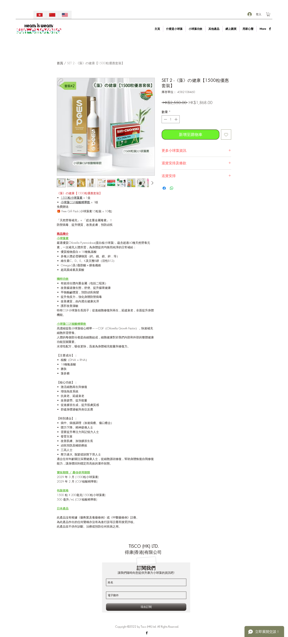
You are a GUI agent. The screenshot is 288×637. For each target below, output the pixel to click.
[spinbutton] (171, 119)
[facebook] (270, 29)
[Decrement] (165, 119)
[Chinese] (40, 15)
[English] (65, 15)
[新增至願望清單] (226, 134)
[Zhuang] (52, 15)
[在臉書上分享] (164, 188)
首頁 (60, 63)
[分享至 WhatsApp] (171, 188)
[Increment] (176, 119)
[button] (268, 14)
